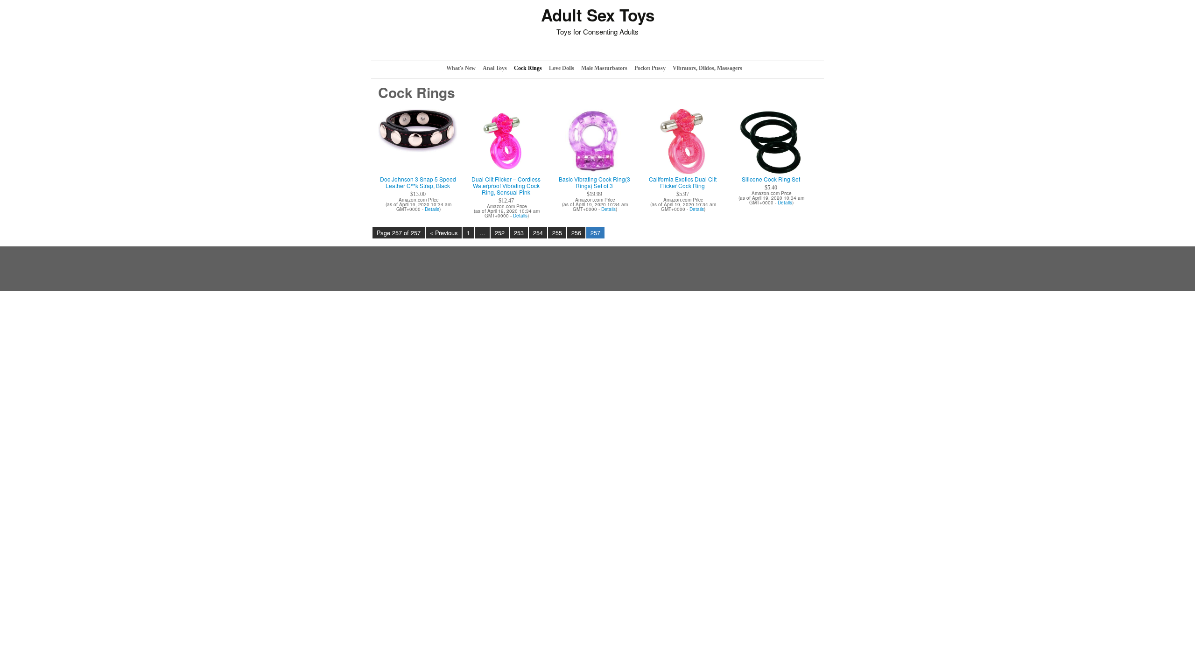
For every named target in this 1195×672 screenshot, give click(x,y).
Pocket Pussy (650, 68)
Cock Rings (528, 68)
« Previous (443, 233)
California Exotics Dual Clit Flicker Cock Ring (683, 182)
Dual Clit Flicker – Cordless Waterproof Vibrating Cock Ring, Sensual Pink (506, 186)
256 (576, 233)
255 (557, 233)
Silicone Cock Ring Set (771, 179)
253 (519, 233)
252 (500, 233)
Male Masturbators (604, 68)
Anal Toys (495, 68)
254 (538, 233)
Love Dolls (561, 68)
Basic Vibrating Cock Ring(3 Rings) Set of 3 (594, 182)
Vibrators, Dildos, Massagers (707, 68)
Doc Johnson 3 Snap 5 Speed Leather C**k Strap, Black (418, 182)
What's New (461, 68)
